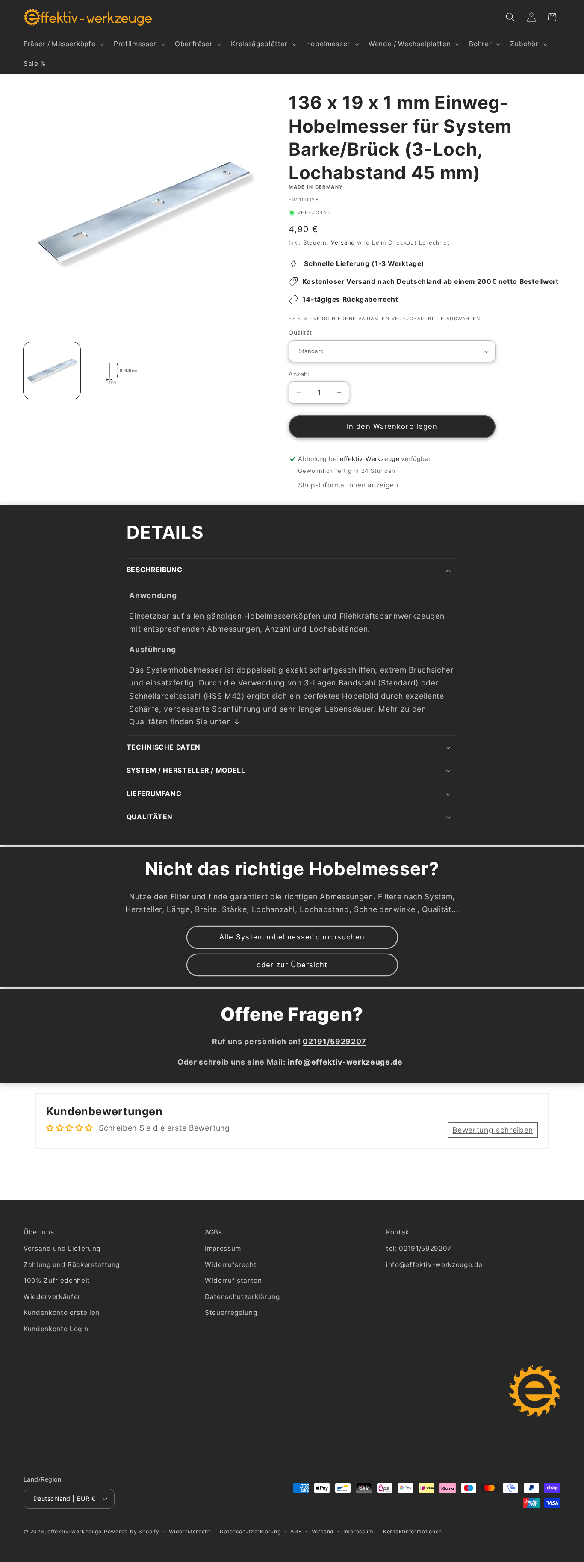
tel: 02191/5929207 (418, 1248)
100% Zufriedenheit (57, 1280)
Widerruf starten (233, 1280)
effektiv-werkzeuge (74, 1531)
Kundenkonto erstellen (62, 1312)
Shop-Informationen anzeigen (348, 485)
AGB (296, 1531)
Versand (343, 242)
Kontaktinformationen (412, 1531)
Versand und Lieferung (62, 1248)
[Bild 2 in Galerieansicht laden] (113, 370)
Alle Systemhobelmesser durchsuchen (292, 937)
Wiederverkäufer (52, 1297)
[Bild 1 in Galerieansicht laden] (52, 370)
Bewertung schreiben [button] (492, 1129)
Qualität (300, 332)
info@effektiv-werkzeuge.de (434, 1265)
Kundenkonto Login (56, 1329)
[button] (63, 44)
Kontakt (399, 1232)
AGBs (213, 1232)
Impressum (223, 1248)
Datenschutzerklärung (242, 1297)
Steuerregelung (231, 1312)
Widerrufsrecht (231, 1265)
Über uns (39, 1232)
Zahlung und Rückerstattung (72, 1265)
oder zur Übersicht (292, 964)
